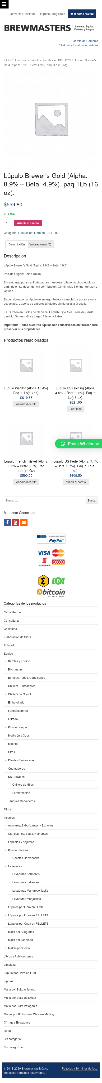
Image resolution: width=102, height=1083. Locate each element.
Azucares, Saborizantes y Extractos (30, 825)
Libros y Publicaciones (18, 956)
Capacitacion (12, 612)
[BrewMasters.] (51, 28)
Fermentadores (18, 710)
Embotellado (16, 702)
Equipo (8, 653)
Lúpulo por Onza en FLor (20, 973)
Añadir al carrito (28, 223)
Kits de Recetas (18, 850)
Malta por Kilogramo (21, 932)
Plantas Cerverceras (21, 760)
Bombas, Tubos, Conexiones (26, 677)
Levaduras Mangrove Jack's (30, 890)
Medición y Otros (19, 735)
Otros (11, 752)
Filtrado (13, 719)
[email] (24, 522)
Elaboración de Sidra (17, 637)
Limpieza (10, 964)
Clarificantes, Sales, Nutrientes (28, 833)
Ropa (7, 1030)
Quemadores (16, 768)
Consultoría (11, 620)
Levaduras (15, 866)
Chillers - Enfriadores (21, 686)
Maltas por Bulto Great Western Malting (29, 1014)
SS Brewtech (16, 777)
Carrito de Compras (85, 41)
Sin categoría (12, 1039)
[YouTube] (15, 522)
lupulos (8, 981)
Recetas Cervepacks (25, 858)
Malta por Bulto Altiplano (19, 989)
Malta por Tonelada (20, 940)
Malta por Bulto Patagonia (20, 1006)
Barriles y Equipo (19, 661)
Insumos (20, 60)
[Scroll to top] (93, 1076)
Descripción (17, 244)
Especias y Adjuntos (21, 842)
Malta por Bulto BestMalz (20, 997)
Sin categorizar (13, 1047)
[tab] (16, 244)
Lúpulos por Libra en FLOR (25, 907)
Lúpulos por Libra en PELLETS (51, 60)
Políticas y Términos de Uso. (80, 1068)
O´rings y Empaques (17, 1022)
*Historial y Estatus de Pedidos (78, 45)
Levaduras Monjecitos (26, 899)
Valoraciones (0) (40, 244)
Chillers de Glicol (23, 784)
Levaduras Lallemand (26, 882)
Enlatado (9, 645)
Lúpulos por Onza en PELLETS (28, 923)
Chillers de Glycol (19, 694)
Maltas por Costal (19, 948)
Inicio (7, 60)
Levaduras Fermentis (26, 874)
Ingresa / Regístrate (52, 14)
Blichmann (15, 669)
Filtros (8, 809)
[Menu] (4, 4)
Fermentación (21, 793)
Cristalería (10, 629)
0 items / (84, 14)
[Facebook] (7, 522)
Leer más (76, 409)
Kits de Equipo (17, 727)
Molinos (13, 744)
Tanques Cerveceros (21, 801)
